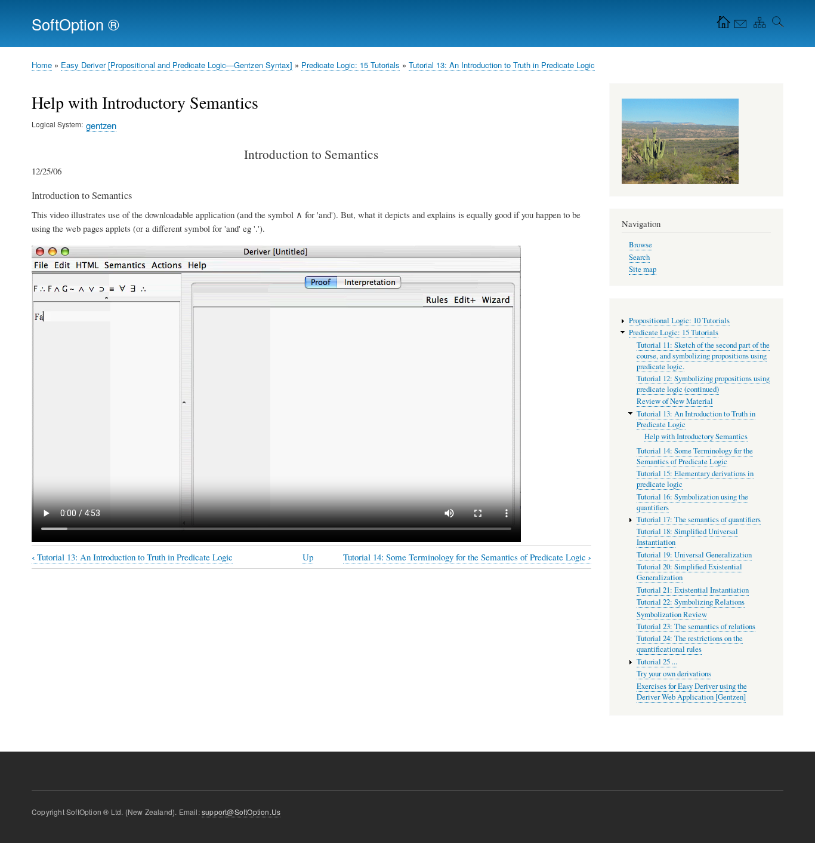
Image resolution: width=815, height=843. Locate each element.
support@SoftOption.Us (241, 812)
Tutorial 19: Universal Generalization (694, 555)
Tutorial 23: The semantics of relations (696, 626)
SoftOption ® (75, 24)
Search (639, 257)
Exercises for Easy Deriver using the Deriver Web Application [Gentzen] (692, 691)
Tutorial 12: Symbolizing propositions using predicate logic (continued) (703, 383)
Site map (642, 269)
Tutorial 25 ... (657, 662)
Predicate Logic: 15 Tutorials (350, 64)
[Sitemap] (757, 25)
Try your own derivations (674, 674)
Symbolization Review (672, 614)
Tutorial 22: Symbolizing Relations (691, 602)
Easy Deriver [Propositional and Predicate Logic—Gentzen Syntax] (176, 64)
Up (307, 557)
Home (42, 64)
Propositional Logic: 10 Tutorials (679, 320)
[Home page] (720, 25)
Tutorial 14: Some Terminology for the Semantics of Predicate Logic (467, 557)
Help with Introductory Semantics (696, 436)
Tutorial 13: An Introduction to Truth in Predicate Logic (502, 64)
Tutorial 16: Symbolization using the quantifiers (692, 502)
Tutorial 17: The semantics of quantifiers (699, 519)
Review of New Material (675, 401)
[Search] (775, 25)
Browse (640, 245)
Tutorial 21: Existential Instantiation (693, 590)
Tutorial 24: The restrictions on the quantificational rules (690, 643)
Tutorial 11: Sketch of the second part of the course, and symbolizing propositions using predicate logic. (703, 356)
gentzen (101, 125)
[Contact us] (739, 25)
